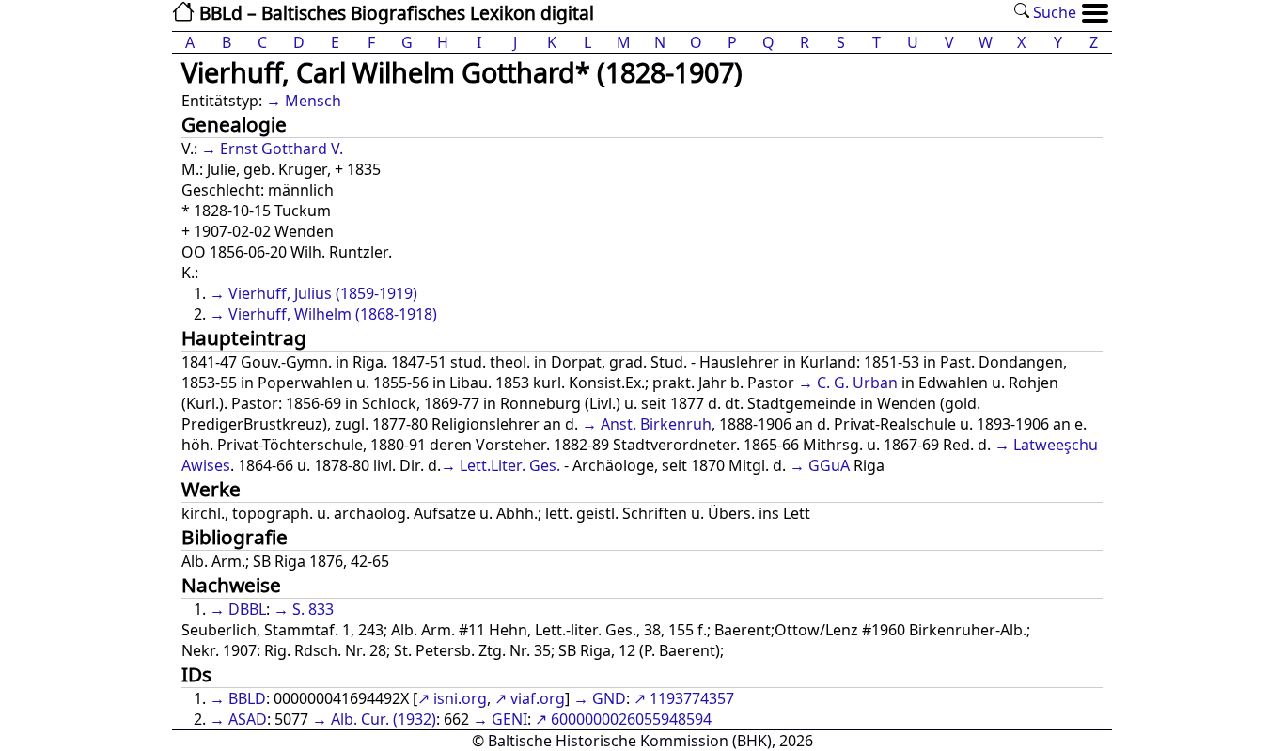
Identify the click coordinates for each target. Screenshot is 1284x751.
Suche (1052, 12)
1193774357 (692, 698)
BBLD (247, 698)
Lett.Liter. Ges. (510, 465)
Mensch (313, 100)
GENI (509, 719)
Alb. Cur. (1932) (383, 719)
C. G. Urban (857, 382)
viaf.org (537, 698)
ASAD (247, 719)
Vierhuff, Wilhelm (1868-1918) (332, 314)
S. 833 (313, 609)
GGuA (829, 465)
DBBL (247, 609)
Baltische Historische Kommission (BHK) (630, 740)
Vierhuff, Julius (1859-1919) (322, 293)
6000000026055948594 (631, 719)
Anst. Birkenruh (656, 424)
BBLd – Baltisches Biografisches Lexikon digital (394, 12)
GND (609, 698)
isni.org (460, 698)
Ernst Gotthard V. (281, 148)
